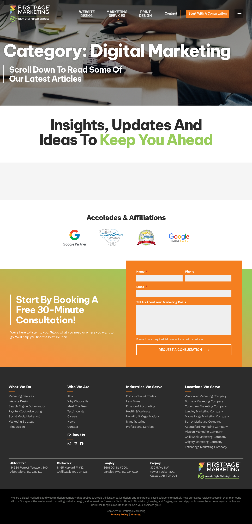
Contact (72, 426)
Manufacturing (135, 421)
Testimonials (75, 411)
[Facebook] (81, 444)
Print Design (17, 426)
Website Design (19, 401)
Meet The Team (77, 406)
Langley (109, 463)
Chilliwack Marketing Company (205, 437)
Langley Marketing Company (204, 411)
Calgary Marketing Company (203, 442)
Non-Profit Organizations (142, 416)
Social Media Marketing (24, 416)
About (71, 396)
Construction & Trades (141, 396)
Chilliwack (64, 463)
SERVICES (116, 14)
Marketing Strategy (21, 421)
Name (140, 271)
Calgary (155, 463)
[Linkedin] (75, 444)
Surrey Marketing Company (203, 421)
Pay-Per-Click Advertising (25, 411)
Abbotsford (18, 463)
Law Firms (133, 401)
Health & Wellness (138, 411)
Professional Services (140, 426)
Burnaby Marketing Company (204, 401)
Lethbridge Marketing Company (206, 447)
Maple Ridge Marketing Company (207, 416)
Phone (189, 271)
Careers (72, 416)
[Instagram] (69, 444)
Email (140, 287)
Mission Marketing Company (203, 431)
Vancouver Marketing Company (205, 396)
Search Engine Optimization (27, 406)
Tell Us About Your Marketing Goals (161, 302)
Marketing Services (21, 396)
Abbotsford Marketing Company (206, 426)
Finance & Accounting (140, 406)
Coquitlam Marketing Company (205, 406)
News (71, 421)
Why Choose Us (77, 401)
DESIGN (87, 14)
